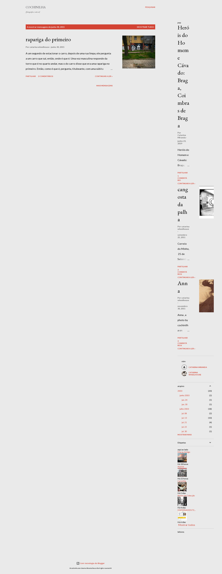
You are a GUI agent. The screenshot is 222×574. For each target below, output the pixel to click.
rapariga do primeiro (48, 39)
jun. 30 (184, 404)
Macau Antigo (184, 452)
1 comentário (182, 178)
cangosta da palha (183, 204)
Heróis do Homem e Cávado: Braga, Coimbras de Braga (183, 76)
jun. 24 (184, 400)
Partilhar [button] (31, 76)
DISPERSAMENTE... (187, 510)
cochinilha (36, 7)
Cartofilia (182, 481)
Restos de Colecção (186, 495)
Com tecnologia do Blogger (92, 563)
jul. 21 (184, 422)
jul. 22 (184, 427)
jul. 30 (184, 431)
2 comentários (45, 76)
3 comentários (182, 343)
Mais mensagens (104, 85)
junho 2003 (184, 395)
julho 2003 (184, 409)
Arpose (181, 466)
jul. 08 (184, 413)
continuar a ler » (104, 76)
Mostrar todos (186, 524)
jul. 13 (184, 418)
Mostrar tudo (145, 27)
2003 (180, 391)
